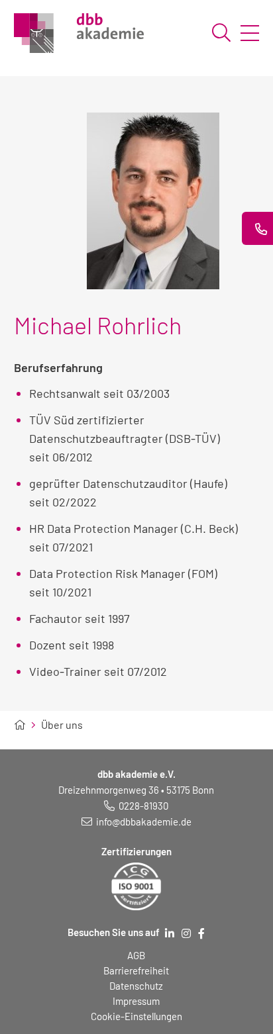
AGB (136, 955)
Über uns (62, 725)
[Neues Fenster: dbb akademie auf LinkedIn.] (169, 933)
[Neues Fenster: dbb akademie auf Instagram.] (186, 933)
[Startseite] (20, 725)
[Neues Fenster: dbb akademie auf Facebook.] (201, 933)
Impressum (136, 1001)
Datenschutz (136, 986)
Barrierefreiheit (136, 970)
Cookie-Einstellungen (136, 1016)
